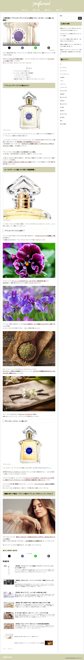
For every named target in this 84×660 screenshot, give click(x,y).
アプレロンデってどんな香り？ (22, 75)
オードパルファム (64, 74)
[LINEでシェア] (35, 48)
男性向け (62, 110)
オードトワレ (63, 71)
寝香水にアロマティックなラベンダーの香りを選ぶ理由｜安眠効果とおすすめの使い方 (70, 52)
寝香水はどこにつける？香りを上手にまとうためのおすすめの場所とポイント (70, 29)
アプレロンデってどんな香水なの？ (22, 71)
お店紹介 (62, 77)
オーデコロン (63, 67)
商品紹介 (10, 550)
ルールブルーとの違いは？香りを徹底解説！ (24, 73)
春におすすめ (63, 104)
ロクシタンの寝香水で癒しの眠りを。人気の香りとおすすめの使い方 (70, 40)
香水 (61, 120)
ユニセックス (63, 87)
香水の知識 (63, 124)
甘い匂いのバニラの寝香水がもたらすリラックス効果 (70, 35)
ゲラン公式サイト (8, 130)
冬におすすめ (63, 90)
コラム (5, 550)
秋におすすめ (63, 114)
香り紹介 (15, 550)
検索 (61, 16)
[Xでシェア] (9, 48)
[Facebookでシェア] (22, 48)
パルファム (63, 84)
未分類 (61, 107)
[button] (48, 48)
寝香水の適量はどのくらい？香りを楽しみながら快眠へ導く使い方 (70, 45)
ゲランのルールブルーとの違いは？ (23, 77)
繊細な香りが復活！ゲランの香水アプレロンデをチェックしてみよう (29, 79)
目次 (27, 68)
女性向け (62, 100)
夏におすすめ (63, 97)
